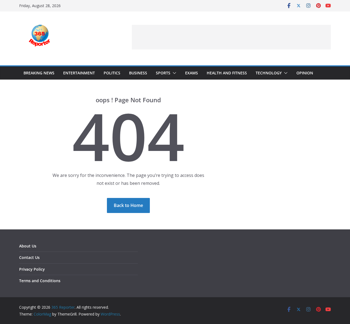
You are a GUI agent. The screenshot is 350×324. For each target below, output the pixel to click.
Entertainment (79, 72)
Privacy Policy (32, 269)
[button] (173, 73)
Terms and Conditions (39, 280)
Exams (191, 72)
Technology (269, 72)
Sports (163, 72)
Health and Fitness (227, 72)
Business (138, 72)
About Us (27, 246)
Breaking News (39, 72)
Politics (112, 72)
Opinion (304, 72)
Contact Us (29, 257)
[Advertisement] (231, 37)
